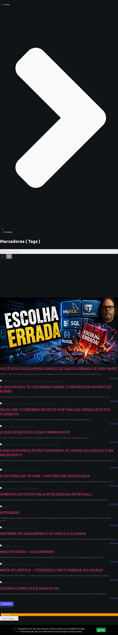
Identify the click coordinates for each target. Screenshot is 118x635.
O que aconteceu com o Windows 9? (35, 432)
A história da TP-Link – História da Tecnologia (45, 476)
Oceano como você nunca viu (29, 588)
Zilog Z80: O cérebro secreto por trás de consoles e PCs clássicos (55, 411)
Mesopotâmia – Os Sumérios (27, 551)
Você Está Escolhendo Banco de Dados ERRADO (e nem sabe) (58, 368)
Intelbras (9, 512)
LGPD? (14, 628)
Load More (6, 604)
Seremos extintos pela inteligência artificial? (46, 494)
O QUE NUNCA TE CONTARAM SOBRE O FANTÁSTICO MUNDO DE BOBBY (55, 389)
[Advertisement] (59, 277)
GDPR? (17, 631)
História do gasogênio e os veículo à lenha (43, 533)
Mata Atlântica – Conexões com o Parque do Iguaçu (51, 570)
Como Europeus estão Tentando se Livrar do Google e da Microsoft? (56, 452)
